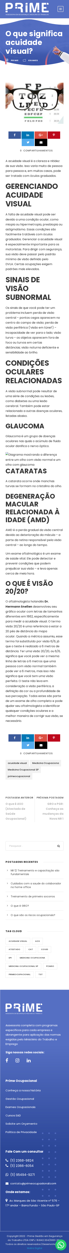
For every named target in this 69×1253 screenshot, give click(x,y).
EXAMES (33, 60)
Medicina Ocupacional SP (23, 769)
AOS (37, 941)
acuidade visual (17, 763)
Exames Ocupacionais (21, 1107)
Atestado (14, 949)
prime (14, 60)
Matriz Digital (34, 1248)
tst (40, 974)
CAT (30, 949)
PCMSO (50, 966)
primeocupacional (19, 776)
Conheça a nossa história (23, 1090)
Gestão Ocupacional (20, 1099)
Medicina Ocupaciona (45, 763)
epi (10, 957)
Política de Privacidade (21, 1132)
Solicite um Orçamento (21, 1124)
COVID (44, 949)
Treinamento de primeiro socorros (33, 896)
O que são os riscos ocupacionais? (33, 915)
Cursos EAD (13, 1115)
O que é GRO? (20, 906)
